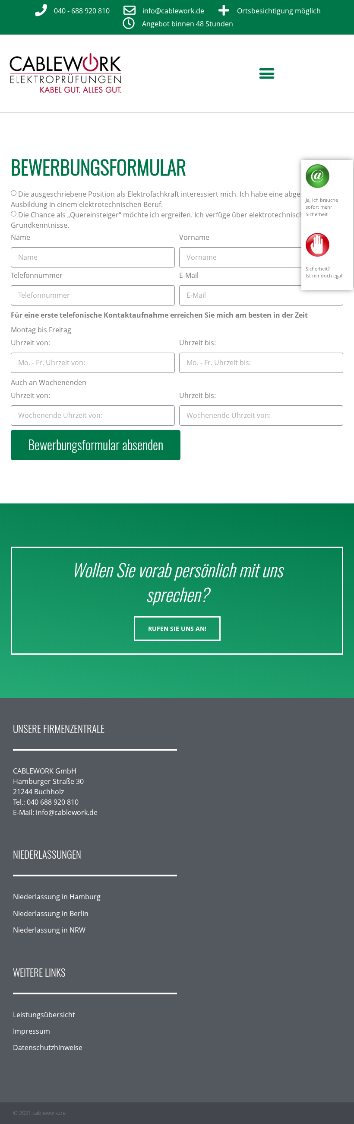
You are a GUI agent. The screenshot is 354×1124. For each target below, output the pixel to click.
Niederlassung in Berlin (50, 913)
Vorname (194, 238)
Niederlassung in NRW (49, 930)
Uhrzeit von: (30, 343)
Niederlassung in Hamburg (57, 896)
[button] (267, 73)
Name (20, 238)
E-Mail (189, 276)
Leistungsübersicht (44, 1014)
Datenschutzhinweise (47, 1047)
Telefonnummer (37, 276)
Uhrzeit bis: (197, 343)
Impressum (31, 1031)
